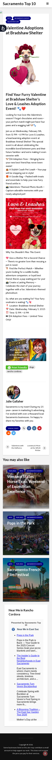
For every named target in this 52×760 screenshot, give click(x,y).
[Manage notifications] (45, 753)
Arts (10, 517)
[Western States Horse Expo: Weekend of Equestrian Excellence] (26, 486)
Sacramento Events (21, 18)
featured (12, 471)
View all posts (13, 428)
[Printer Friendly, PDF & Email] (17, 367)
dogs (31, 367)
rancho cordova (14, 371)
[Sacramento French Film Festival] (26, 579)
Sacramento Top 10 (19, 3)
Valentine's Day (13, 22)
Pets (9, 18)
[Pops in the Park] (26, 533)
